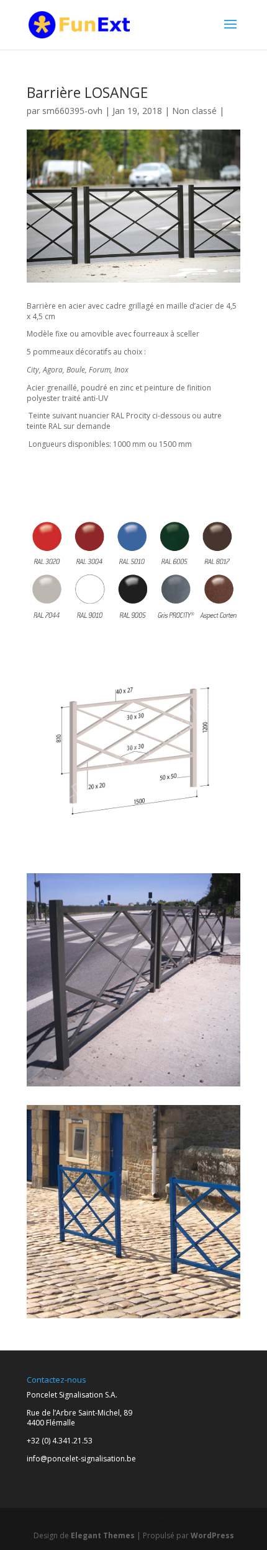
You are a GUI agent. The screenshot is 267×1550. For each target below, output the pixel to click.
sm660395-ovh (72, 111)
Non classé (194, 111)
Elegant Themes (103, 1535)
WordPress (212, 1535)
